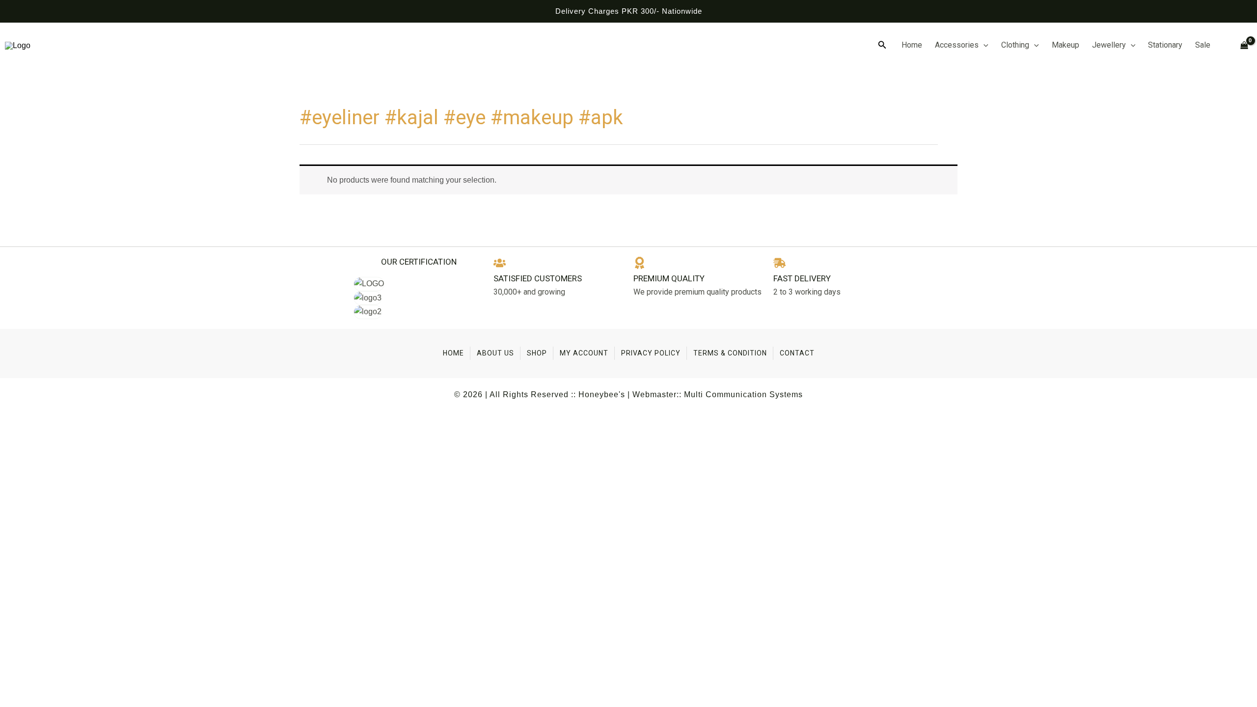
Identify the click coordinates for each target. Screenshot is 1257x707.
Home (912, 45)
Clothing (1015, 45)
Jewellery (1109, 45)
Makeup (1065, 45)
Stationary (1165, 45)
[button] (882, 45)
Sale (1202, 45)
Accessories (957, 45)
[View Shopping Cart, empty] (1240, 45)
